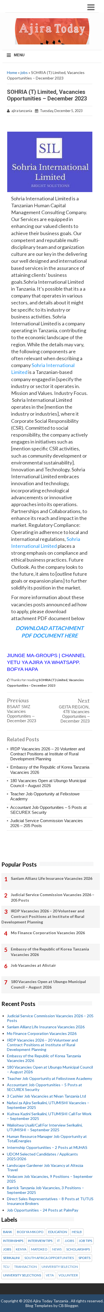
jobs (24, 72)
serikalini (11, 1258)
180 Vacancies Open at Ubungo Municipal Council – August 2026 (48, 783)
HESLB (77, 1232)
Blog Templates (39, 1305)
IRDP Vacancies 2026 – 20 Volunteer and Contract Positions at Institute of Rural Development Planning (47, 754)
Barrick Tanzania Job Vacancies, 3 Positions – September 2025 (45, 1190)
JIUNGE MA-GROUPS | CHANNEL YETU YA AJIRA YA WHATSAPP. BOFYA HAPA (46, 662)
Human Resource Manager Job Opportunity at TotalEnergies (47, 1138)
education (57, 1232)
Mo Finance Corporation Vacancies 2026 (48, 932)
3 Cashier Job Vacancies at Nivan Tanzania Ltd (46, 1096)
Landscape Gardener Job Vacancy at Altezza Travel (45, 1167)
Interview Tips (40, 1241)
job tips (85, 1241)
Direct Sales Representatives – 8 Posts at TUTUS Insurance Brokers (50, 1201)
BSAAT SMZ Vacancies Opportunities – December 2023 (21, 713)
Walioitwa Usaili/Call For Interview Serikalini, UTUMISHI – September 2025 (45, 1127)
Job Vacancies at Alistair (33, 965)
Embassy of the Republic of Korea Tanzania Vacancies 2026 (50, 952)
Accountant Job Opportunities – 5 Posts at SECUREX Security (44, 1087)
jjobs (69, 1241)
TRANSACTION (25, 1267)
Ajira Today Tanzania (51, 1300)
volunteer (68, 1275)
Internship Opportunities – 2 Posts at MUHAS (47, 1147)
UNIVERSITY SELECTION (60, 1267)
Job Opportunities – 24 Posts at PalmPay (42, 1210)
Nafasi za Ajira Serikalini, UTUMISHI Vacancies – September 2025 (48, 1105)
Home (12, 72)
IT (58, 1241)
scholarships (78, 1249)
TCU (6, 1267)
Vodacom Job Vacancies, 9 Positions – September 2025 (50, 1178)
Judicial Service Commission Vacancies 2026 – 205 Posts (52, 897)
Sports (84, 1258)
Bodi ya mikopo (30, 1232)
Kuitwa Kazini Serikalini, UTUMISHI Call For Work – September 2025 (49, 1116)
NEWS (57, 1249)
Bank (7, 1232)
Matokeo (39, 1249)
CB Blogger (68, 1305)
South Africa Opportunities (49, 1258)
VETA (50, 1275)
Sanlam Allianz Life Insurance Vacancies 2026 (51, 878)
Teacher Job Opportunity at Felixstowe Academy (49, 1078)
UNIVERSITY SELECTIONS (22, 1275)
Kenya (21, 1249)
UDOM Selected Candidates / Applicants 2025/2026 (42, 1156)
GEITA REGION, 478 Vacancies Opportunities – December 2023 (74, 714)
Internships (13, 1241)
